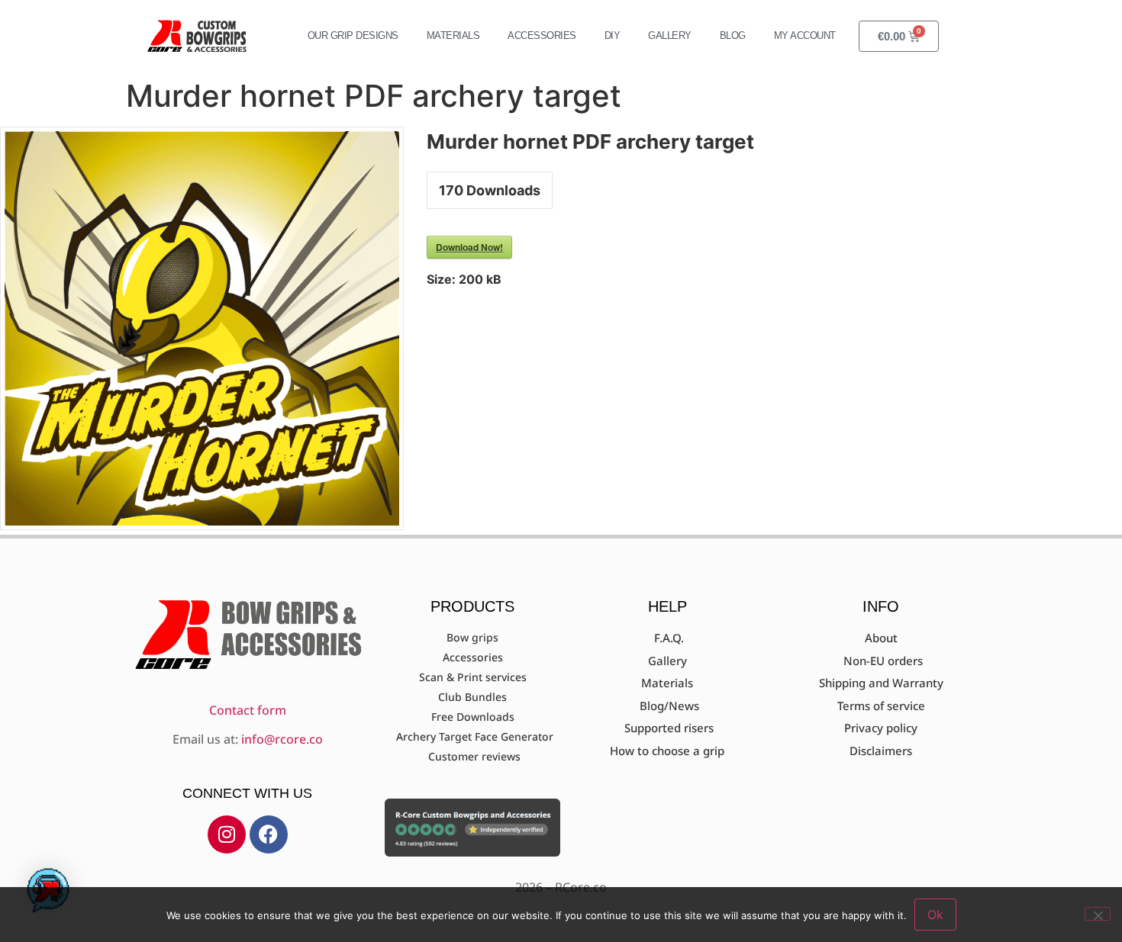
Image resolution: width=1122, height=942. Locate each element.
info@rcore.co (282, 739)
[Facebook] (269, 834)
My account (805, 35)
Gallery (670, 35)
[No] (1098, 914)
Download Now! (469, 247)
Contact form (247, 710)
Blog (733, 35)
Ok (935, 914)
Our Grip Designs (353, 35)
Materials (453, 35)
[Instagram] (227, 834)
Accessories (542, 35)
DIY (613, 35)
